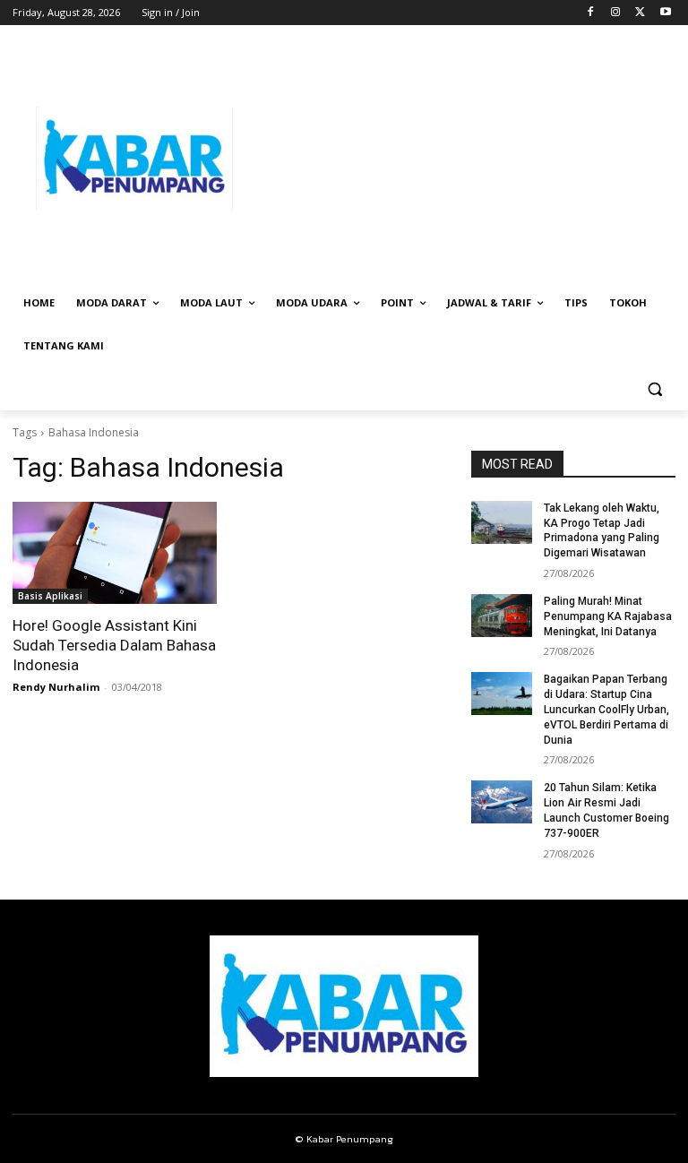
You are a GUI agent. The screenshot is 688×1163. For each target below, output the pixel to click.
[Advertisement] (465, 158)
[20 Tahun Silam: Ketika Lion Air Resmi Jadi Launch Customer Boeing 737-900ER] (501, 801)
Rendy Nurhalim (56, 686)
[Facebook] (590, 13)
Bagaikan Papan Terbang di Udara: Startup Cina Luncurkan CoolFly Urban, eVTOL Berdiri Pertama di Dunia (606, 709)
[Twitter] (640, 13)
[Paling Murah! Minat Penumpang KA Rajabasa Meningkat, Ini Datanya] (501, 615)
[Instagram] (616, 13)
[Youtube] (665, 13)
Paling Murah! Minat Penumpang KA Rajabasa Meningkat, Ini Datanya (608, 616)
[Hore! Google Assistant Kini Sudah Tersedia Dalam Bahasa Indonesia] (115, 553)
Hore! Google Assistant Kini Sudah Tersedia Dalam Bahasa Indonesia (114, 645)
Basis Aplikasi (50, 596)
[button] (654, 389)
